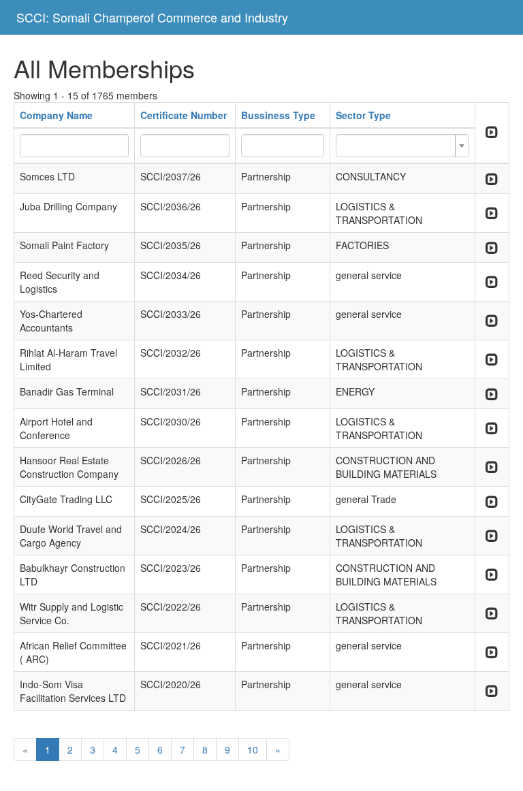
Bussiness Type (278, 115)
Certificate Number (183, 115)
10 (252, 749)
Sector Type (363, 115)
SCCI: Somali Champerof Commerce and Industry (152, 17)
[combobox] (402, 145)
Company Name (56, 115)
